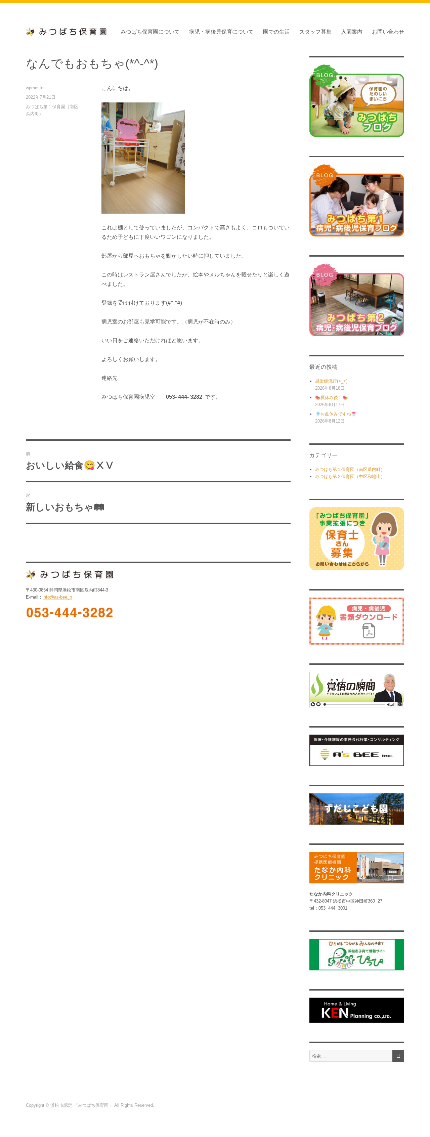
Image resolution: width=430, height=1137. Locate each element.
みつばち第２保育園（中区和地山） (350, 476)
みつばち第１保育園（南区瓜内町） (350, 469)
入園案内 (351, 32)
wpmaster (35, 87)
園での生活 (276, 32)
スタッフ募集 (315, 32)
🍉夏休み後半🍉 (331, 397)
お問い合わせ (388, 32)
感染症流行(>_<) (331, 381)
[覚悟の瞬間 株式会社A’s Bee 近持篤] (356, 689)
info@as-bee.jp (57, 597)
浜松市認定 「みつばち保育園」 (82, 1105)
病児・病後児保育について (221, 32)
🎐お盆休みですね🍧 (335, 414)
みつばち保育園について (150, 32)
